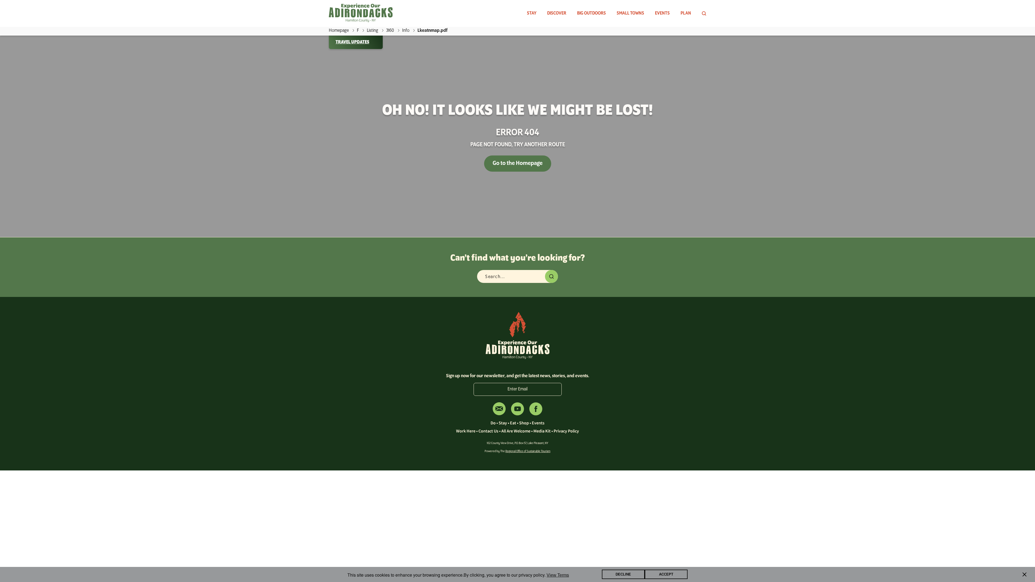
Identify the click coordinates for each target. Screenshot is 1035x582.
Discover (556, 13)
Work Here (465, 431)
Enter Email (517, 389)
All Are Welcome (515, 431)
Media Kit (542, 431)
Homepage (339, 30)
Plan (686, 13)
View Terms (558, 575)
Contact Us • (489, 431)
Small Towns (630, 13)
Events (662, 13)
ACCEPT (666, 575)
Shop (524, 422)
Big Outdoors (591, 13)
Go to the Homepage (518, 163)
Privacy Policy (566, 431)
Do (493, 422)
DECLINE (623, 575)
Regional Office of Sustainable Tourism (527, 451)
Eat (513, 422)
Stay (531, 13)
